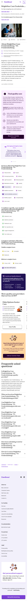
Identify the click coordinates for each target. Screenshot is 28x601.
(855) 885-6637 (5, 11)
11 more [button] (21, 50)
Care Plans (3, 511)
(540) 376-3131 (5, 19)
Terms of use (4, 553)
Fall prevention (7, 172)
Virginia (16, 464)
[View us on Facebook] (21, 477)
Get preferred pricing (13, 597)
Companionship (19, 197)
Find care (3, 506)
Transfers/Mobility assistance (10, 194)
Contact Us (3, 498)
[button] (11, 30)
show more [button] (9, 80)
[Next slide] (25, 151)
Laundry (20, 183)
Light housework (8, 179)
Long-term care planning (6, 514)
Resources (3, 519)
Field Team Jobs (5, 493)
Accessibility (4, 556)
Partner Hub (4, 535)
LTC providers (4, 537)
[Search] (20, 1)
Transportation (7, 187)
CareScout (3, 464)
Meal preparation (20, 179)
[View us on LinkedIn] (24, 477)
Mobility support (7, 197)
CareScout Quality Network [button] (11, 278)
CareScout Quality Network (7, 508)
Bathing (20, 176)
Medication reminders (9, 183)
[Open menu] (2, 1)
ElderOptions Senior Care (11, 303)
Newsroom (3, 495)
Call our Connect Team (13, 355)
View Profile (12, 327)
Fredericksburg (4, 466)
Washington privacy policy (7, 550)
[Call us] (24, 1)
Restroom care (18, 187)
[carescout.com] (8, 2)
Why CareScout (4, 487)
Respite (17, 172)
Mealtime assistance (8, 190)
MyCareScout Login (5, 527)
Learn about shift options (9, 267)
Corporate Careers (5, 490)
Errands (19, 190)
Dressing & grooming (9, 176)
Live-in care (7, 201)
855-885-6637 (7, 578)
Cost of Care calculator (6, 516)
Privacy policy (4, 548)
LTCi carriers (4, 540)
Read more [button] (19, 156)
